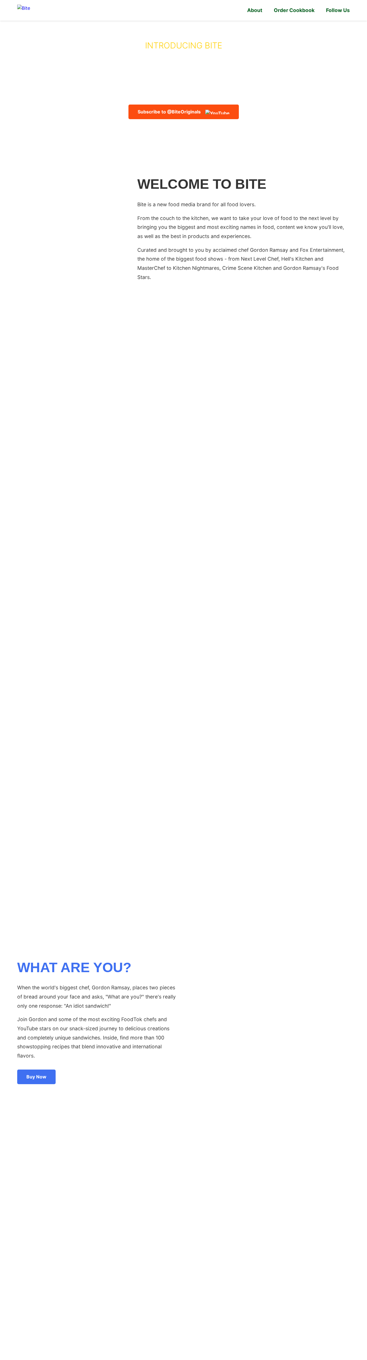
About (254, 10)
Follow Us (338, 10)
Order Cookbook (294, 10)
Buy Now (36, 1077)
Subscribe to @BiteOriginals (169, 112)
